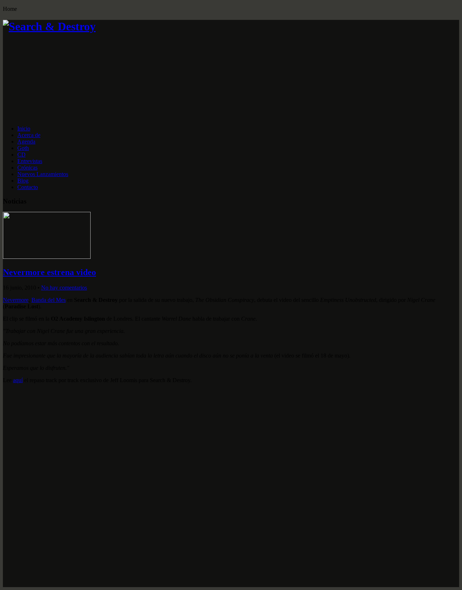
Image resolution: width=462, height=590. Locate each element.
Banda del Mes (48, 300)
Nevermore (16, 300)
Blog (23, 181)
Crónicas (27, 167)
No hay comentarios (64, 288)
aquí (18, 380)
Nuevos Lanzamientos (42, 174)
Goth (23, 148)
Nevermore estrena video (49, 272)
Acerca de (28, 135)
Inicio (23, 128)
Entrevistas (29, 161)
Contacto (27, 187)
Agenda (26, 141)
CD (21, 154)
